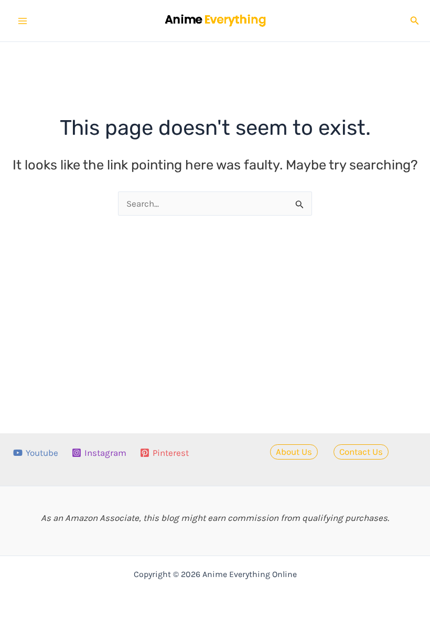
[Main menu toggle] (22, 21)
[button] (415, 21)
